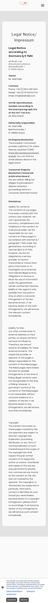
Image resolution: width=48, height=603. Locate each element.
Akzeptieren (11, 600)
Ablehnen (24, 600)
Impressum (31, 591)
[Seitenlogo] (24, 3)
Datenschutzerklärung (14, 591)
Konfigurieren (11, 594)
